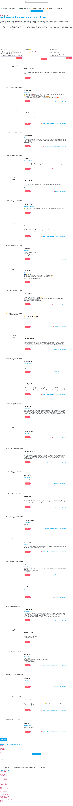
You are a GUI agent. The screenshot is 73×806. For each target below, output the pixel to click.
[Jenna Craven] (36, 141)
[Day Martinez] (36, 299)
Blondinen (2, 748)
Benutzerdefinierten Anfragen (6, 746)
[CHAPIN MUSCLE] (36, 524)
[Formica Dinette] (36, 73)
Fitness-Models (3, 751)
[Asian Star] (36, 502)
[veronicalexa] (36, 276)
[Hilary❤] (36, 163)
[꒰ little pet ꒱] (36, 254)
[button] (3, 739)
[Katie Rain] (36, 118)
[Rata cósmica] (36, 434)
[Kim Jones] (36, 592)
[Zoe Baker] (36, 705)
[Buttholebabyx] (36, 615)
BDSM (1, 745)
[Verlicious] (36, 547)
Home (1, 15)
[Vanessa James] (36, 344)
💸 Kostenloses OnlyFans (24, 8)
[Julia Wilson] (36, 186)
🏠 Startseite (4, 8)
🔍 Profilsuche (12, 8)
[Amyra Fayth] (11, 43)
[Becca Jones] (36, 209)
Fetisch (1, 752)
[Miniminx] (36, 660)
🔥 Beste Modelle (50, 8)
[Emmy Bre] (36, 570)
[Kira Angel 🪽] (61, 43)
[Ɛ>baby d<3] (36, 389)
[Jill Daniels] (36, 682)
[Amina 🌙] (36, 43)
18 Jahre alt (2, 749)
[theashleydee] (36, 412)
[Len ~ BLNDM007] (36, 457)
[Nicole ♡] (36, 231)
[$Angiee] (36, 728)
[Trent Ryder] (36, 479)
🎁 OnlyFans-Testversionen (38, 8)
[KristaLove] (36, 96)
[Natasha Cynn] (36, 637)
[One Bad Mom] (36, 366)
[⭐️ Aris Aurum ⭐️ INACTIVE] (36, 321)
